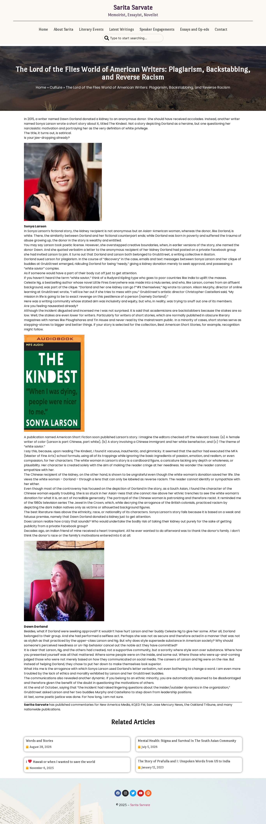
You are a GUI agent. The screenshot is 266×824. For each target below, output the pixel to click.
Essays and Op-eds (194, 29)
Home (43, 29)
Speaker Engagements (157, 29)
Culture (56, 87)
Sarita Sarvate (133, 7)
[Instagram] (125, 793)
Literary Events (91, 29)
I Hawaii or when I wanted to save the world (60, 762)
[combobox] (133, 38)
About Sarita (63, 29)
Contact (221, 29)
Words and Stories (39, 741)
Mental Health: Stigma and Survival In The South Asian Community (187, 741)
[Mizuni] (148, 793)
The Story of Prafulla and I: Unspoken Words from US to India (184, 761)
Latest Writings (121, 29)
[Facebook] (118, 793)
